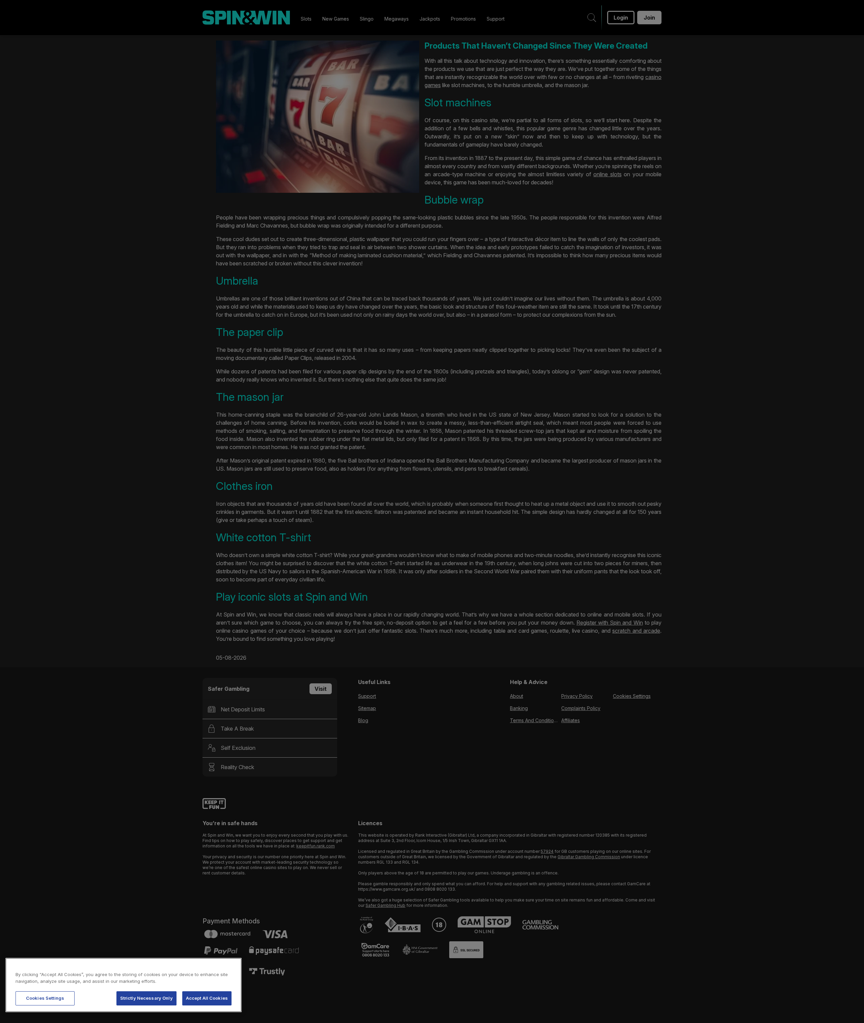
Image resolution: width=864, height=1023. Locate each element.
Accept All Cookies (207, 998)
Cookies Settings (45, 998)
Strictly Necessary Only (146, 998)
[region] (123, 985)
